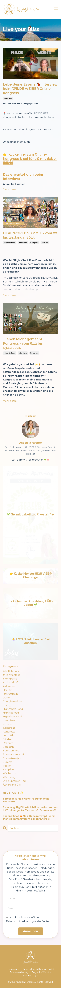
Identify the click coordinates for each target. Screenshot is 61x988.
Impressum (13, 969)
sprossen (8, 747)
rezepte (8, 743)
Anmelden (30, 931)
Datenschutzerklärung (34, 969)
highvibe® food (12, 716)
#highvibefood (12, 675)
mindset (7, 739)
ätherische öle (12, 784)
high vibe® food (13, 709)
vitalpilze (8, 769)
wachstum (9, 773)
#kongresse (10, 678)
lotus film (9, 735)
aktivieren (9, 686)
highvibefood (9, 243)
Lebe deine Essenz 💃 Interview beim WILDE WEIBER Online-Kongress (30, 88)
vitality (7, 765)
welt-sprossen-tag (14, 781)
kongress (8, 98)
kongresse (9, 731)
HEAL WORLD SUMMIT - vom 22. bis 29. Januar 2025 (30, 235)
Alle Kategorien (12, 671)
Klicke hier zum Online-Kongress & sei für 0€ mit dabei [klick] (30, 158)
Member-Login (30, 975)
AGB (51, 969)
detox (6, 697)
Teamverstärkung (19, 972)
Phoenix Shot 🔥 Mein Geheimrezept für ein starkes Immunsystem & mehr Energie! (29, 817)
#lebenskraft (11, 682)
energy (7, 705)
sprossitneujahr (12, 758)
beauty (7, 690)
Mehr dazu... (10, 189)
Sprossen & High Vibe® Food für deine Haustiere (26, 800)
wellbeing (9, 777)
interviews (23, 243)
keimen (7, 724)
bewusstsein (10, 694)
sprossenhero (11, 750)
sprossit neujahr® (13, 754)
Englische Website (41, 972)
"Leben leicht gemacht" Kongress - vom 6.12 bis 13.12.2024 (23, 343)
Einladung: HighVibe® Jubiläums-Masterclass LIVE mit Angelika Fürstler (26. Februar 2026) (30, 809)
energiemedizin (12, 701)
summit (45, 243)
